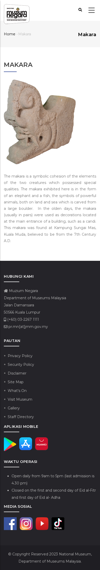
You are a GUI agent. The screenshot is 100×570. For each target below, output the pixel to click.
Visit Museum (20, 399)
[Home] (16, 10)
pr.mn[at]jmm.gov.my (27, 326)
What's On (17, 390)
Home (9, 34)
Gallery (14, 408)
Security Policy (21, 364)
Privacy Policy (20, 356)
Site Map (16, 382)
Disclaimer (17, 373)
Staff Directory (21, 416)
